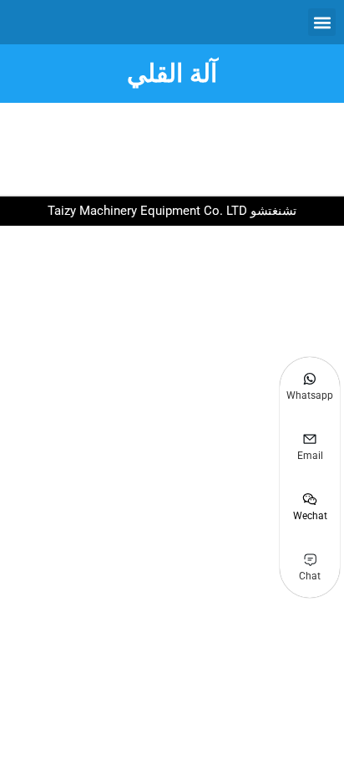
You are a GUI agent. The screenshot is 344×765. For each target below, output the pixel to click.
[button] (322, 22)
